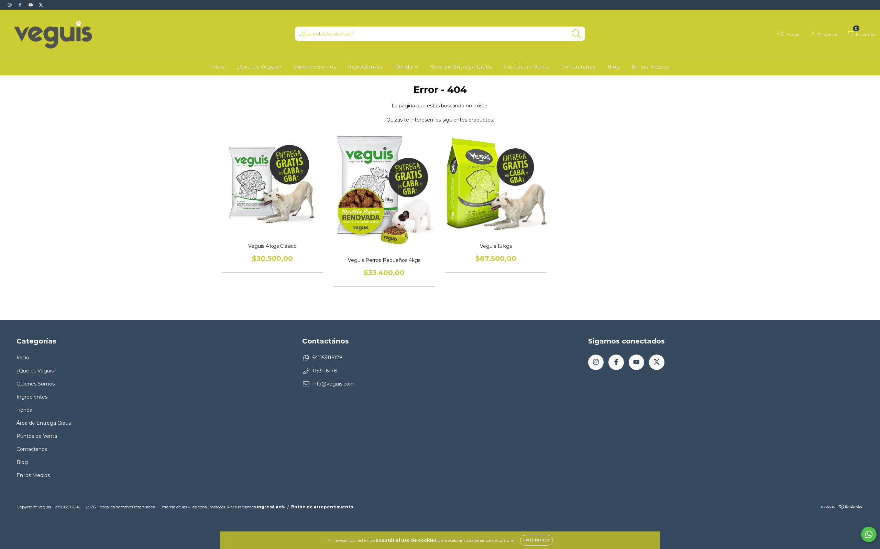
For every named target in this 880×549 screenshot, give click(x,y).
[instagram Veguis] (10, 5)
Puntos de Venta (527, 67)
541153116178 (327, 358)
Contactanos (578, 67)
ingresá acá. (271, 506)
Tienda (404, 67)
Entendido (536, 540)
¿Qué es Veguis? (259, 67)
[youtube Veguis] (31, 5)
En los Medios (651, 67)
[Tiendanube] (842, 507)
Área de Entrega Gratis (461, 67)
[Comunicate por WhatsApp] (869, 534)
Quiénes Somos (315, 67)
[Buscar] (576, 34)
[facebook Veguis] (20, 5)
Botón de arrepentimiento (322, 506)
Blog (613, 67)
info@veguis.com (333, 384)
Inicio (217, 67)
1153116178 (324, 371)
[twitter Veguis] (40, 5)
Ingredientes (365, 67)
